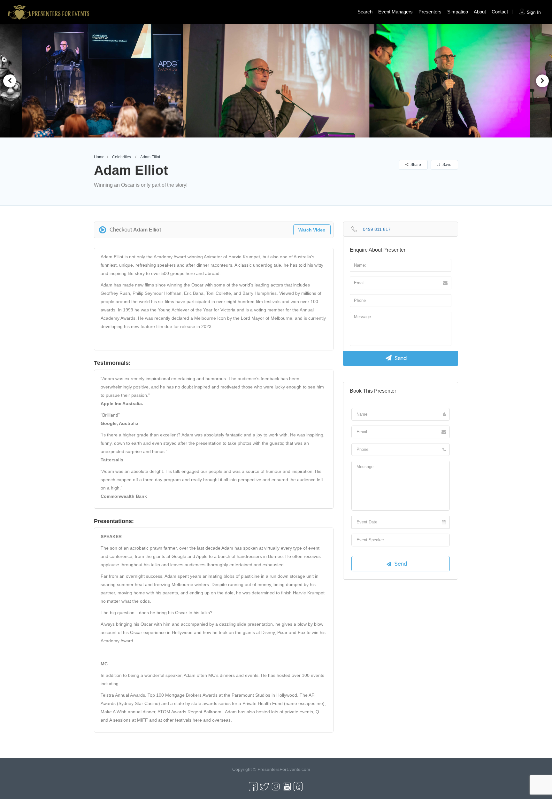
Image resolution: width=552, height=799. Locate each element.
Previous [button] (9, 80)
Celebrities (121, 157)
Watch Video (312, 229)
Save (446, 164)
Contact (500, 11)
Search (364, 11)
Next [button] (542, 80)
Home (99, 157)
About (480, 11)
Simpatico (457, 11)
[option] (106, 80)
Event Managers (395, 11)
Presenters (429, 11)
